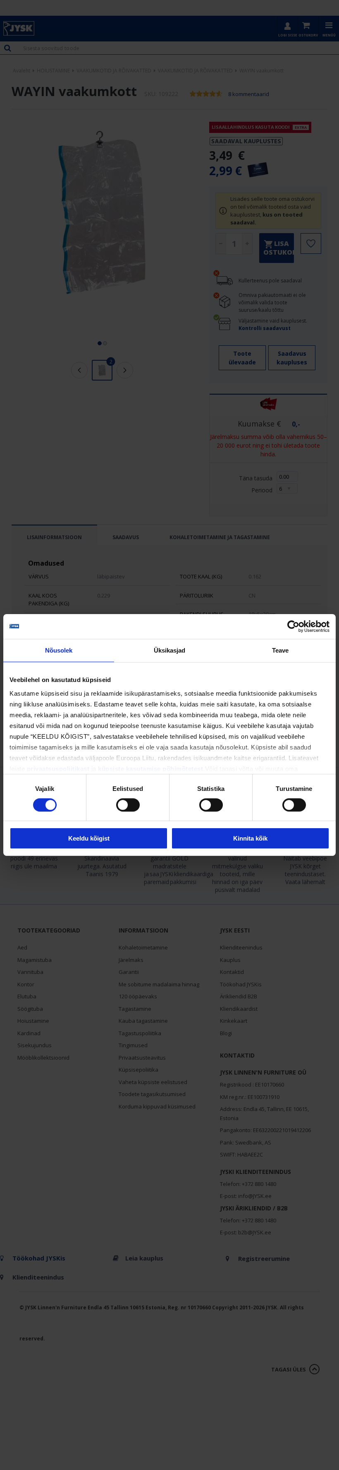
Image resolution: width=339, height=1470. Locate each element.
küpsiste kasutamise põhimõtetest (150, 768)
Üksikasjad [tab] (170, 650)
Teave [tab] (280, 650)
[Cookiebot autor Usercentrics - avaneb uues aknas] (293, 626)
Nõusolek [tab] (59, 650)
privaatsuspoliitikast (58, 768)
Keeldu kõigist (89, 838)
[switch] (128, 805)
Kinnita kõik (250, 838)
